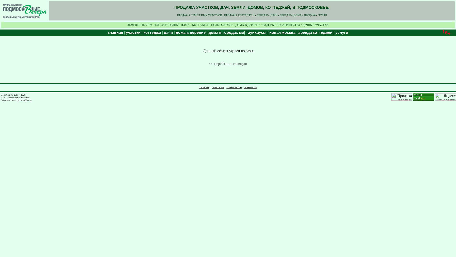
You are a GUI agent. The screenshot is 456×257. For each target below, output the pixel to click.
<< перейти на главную (228, 64)
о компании (234, 87)
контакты (250, 87)
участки (133, 32)
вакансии (218, 87)
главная (204, 87)
